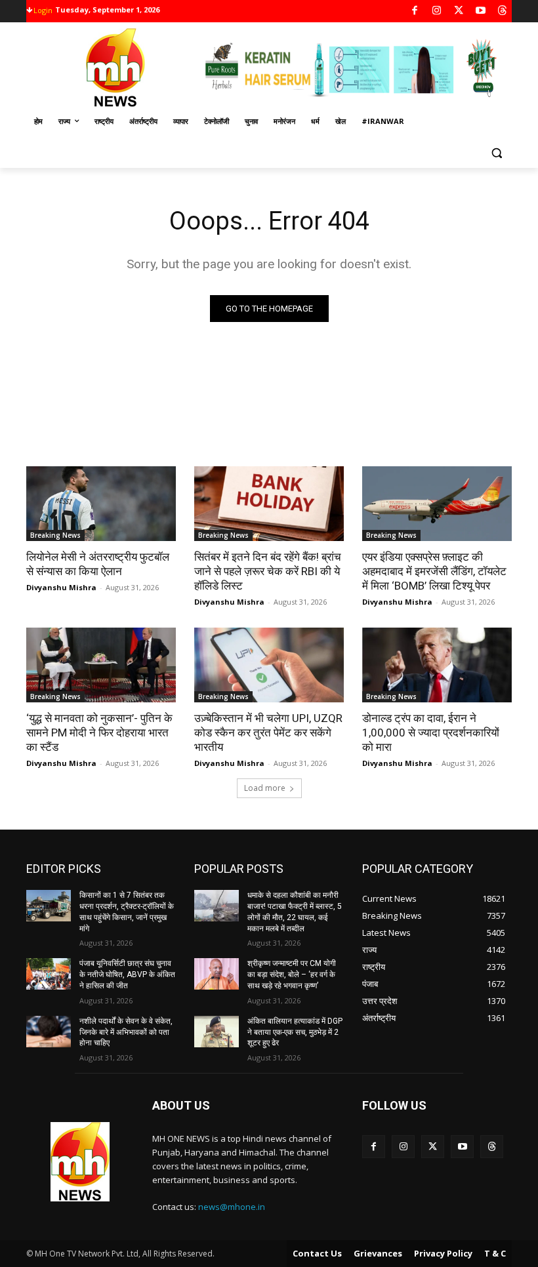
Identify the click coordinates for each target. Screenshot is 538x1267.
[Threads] (502, 11)
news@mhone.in (231, 1207)
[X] (458, 11)
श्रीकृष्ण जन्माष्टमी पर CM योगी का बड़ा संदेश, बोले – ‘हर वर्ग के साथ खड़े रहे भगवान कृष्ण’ (291, 974)
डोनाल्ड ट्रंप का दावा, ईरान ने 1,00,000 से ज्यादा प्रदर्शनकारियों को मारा (430, 733)
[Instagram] (436, 11)
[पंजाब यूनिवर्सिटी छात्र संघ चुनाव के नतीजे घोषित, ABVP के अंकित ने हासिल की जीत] (48, 974)
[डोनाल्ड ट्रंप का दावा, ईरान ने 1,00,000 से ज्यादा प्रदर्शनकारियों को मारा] (437, 665)
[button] (496, 153)
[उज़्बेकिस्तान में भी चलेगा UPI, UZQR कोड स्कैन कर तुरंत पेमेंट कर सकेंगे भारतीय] (269, 665)
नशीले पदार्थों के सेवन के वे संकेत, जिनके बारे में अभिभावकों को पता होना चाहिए (126, 1032)
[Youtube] (480, 11)
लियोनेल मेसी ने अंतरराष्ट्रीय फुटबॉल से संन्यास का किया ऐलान (97, 564)
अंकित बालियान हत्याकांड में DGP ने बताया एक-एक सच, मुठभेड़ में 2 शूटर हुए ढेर (294, 1032)
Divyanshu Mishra (61, 587)
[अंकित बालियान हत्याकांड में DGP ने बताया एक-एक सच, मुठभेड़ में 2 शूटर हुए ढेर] (216, 1031)
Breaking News (55, 535)
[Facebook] (414, 11)
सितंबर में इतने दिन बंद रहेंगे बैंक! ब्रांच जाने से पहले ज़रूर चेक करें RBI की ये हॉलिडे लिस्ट (267, 571)
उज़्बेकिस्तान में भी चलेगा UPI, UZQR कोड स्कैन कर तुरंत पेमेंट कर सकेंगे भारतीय (268, 733)
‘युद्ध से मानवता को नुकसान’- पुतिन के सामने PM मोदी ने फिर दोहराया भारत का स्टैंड (99, 733)
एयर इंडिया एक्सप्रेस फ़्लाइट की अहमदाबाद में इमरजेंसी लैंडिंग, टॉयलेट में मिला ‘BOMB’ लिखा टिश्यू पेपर (434, 571)
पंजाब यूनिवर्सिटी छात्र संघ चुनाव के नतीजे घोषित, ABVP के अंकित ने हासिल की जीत (127, 974)
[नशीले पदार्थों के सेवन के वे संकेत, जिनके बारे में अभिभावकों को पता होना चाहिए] (48, 1031)
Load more (264, 788)
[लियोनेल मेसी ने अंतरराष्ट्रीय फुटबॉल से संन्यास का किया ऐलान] (101, 503)
